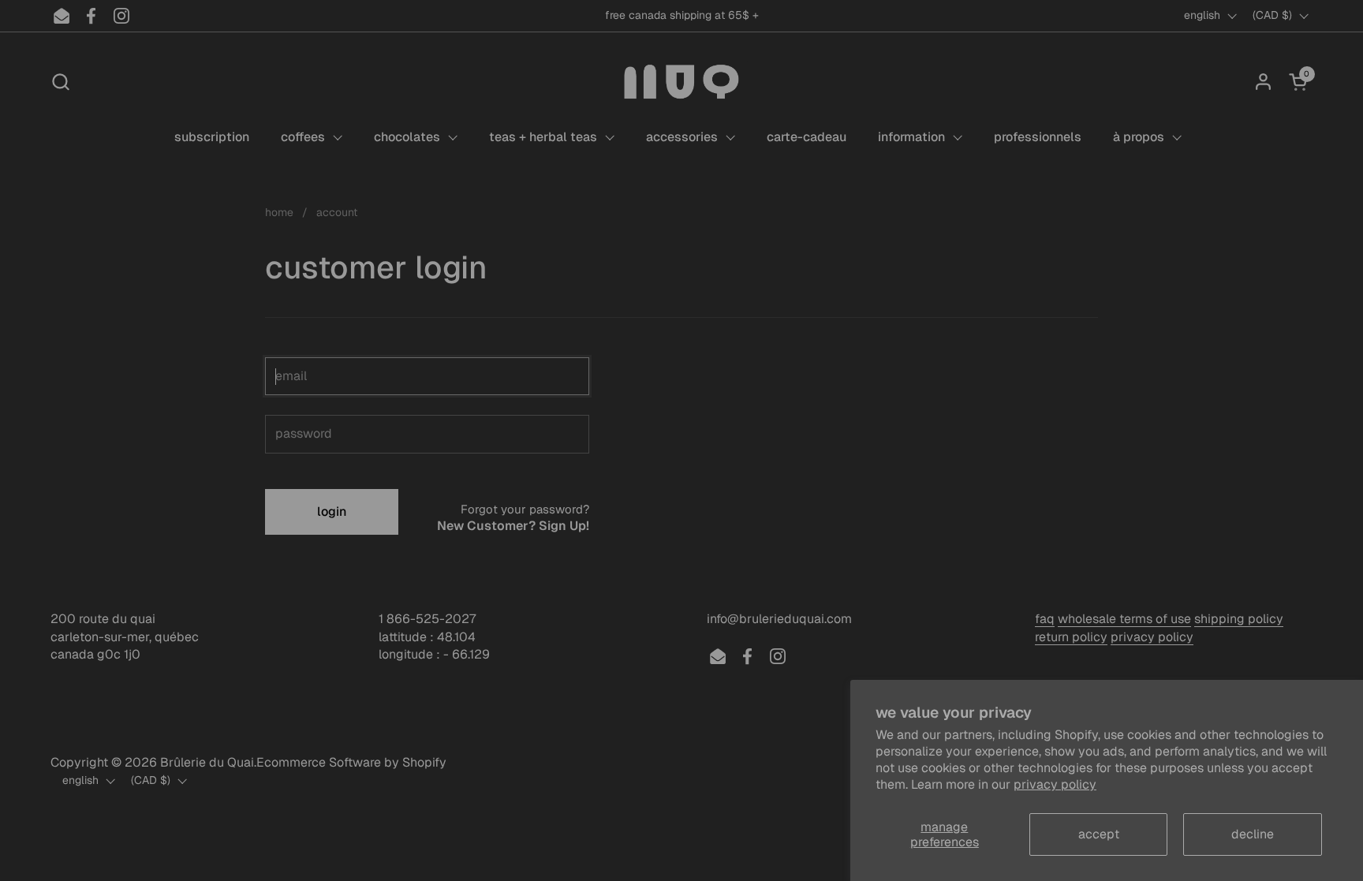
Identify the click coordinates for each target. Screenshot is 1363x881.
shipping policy (1238, 618)
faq (1045, 618)
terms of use (1155, 618)
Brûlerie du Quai (207, 762)
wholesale (1088, 618)
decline (1252, 834)
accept (1098, 834)
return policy (1071, 637)
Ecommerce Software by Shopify (351, 762)
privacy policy (1055, 784)
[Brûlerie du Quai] (681, 81)
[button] (60, 81)
